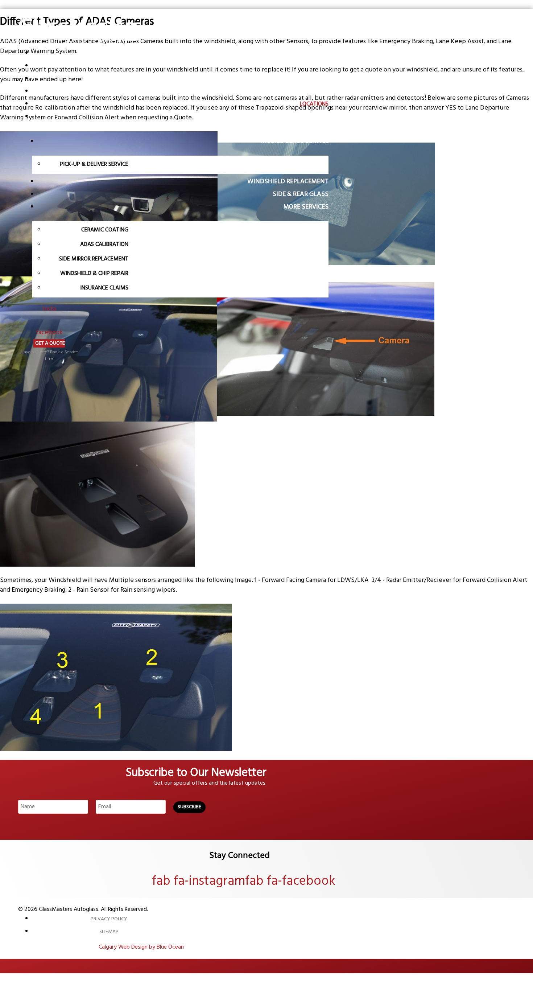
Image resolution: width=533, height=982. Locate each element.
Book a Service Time (61, 355)
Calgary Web (114, 947)
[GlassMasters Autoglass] (80, 44)
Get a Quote (50, 343)
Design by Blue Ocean (157, 947)
